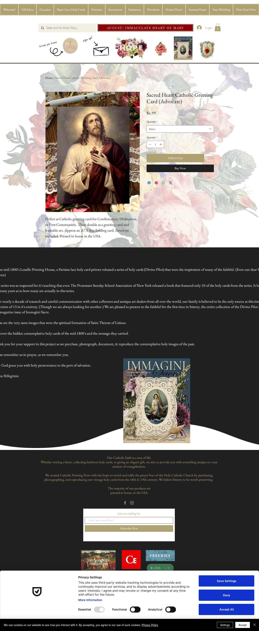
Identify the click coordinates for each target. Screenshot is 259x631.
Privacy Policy (150, 625)
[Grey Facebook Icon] (125, 502)
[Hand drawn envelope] (101, 50)
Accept (243, 625)
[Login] (199, 27)
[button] (27, 9)
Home (49, 78)
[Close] (254, 625)
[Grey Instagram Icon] (132, 502)
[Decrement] (149, 144)
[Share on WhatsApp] (163, 183)
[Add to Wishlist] (210, 158)
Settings (225, 625)
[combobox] (180, 129)
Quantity (152, 121)
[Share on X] (170, 183)
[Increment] (161, 144)
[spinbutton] (155, 144)
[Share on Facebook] (149, 183)
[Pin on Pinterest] (156, 183)
